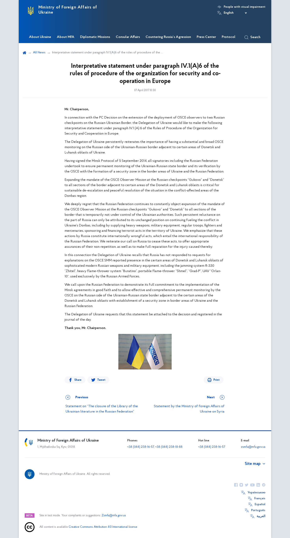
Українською (256, 492)
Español (260, 504)
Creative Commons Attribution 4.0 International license (103, 527)
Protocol (228, 37)
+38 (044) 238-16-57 (211, 446)
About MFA (65, 37)
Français (259, 498)
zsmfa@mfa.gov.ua (253, 446)
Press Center (206, 37)
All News (39, 52)
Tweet (101, 380)
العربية (261, 516)
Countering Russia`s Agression (168, 37)
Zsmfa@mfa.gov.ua (114, 515)
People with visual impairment (244, 6)
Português (258, 510)
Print (216, 380)
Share (77, 380)
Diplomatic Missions (95, 37)
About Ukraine (40, 37)
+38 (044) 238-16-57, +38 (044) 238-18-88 (154, 446)
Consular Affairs (128, 37)
